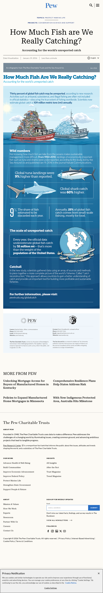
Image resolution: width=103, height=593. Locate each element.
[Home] (26, 422)
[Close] (99, 573)
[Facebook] (48, 531)
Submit (94, 508)
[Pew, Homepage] (51, 5)
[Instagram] (52, 531)
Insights (51, 458)
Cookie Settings (50, 588)
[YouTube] (64, 531)
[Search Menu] (91, 5)
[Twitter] (60, 531)
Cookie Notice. (71, 583)
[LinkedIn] (56, 531)
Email (48, 503)
